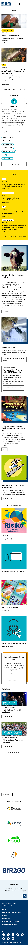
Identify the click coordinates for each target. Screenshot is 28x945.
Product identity (8, 158)
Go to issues (5, 610)
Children (12, 674)
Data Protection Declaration (10, 925)
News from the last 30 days (12, 89)
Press (4, 914)
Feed (4, 155)
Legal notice (6, 922)
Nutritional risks (8, 148)
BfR (10, 78)
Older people (12, 680)
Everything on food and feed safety (12, 132)
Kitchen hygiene (8, 137)
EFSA (11, 372)
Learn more (5, 646)
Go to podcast (5, 539)
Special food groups (9, 151)
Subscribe (12, 900)
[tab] (13, 103)
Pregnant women (12, 677)
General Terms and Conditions (11, 916)
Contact (4, 919)
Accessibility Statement (9, 928)
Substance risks (8, 144)
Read (3, 43)
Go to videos (5, 575)
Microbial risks (7, 141)
